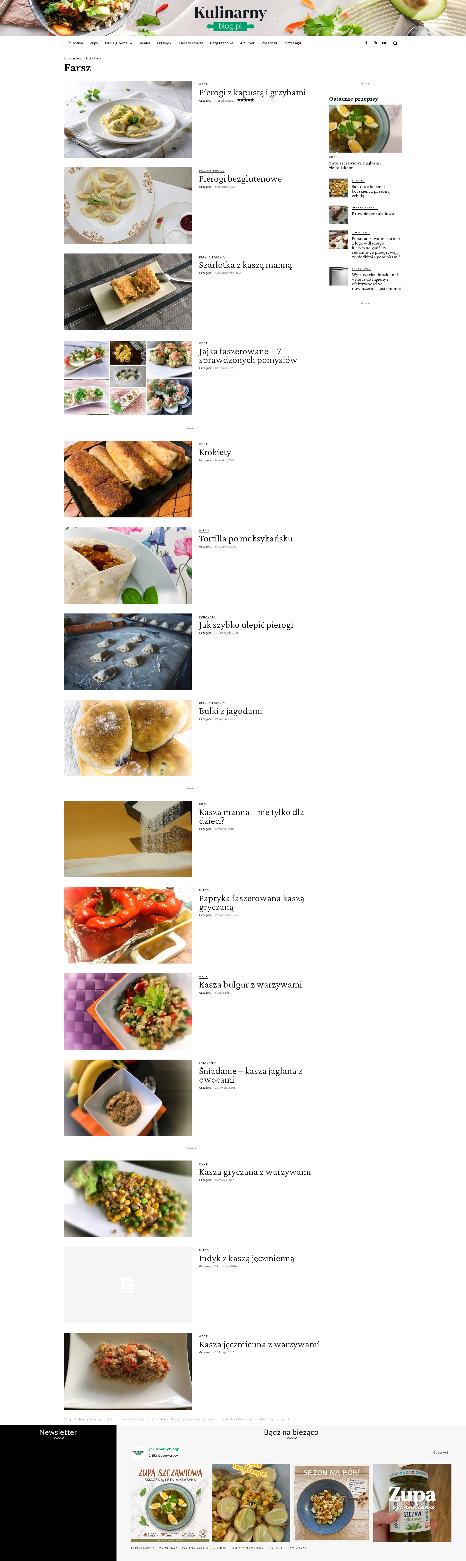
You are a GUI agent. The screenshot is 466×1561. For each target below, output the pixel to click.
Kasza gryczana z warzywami (255, 1171)
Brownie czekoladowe (373, 213)
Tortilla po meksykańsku (246, 538)
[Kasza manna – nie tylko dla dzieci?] (128, 839)
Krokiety (215, 451)
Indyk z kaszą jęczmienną (246, 1257)
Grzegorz (205, 100)
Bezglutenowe (212, 170)
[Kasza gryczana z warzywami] (128, 1199)
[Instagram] (375, 43)
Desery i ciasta (212, 256)
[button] (395, 43)
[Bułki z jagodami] (128, 738)
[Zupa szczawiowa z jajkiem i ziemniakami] (365, 129)
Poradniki (208, 616)
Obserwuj (440, 1452)
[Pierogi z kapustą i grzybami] (128, 119)
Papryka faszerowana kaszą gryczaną (251, 902)
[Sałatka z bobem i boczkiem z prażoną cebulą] (338, 188)
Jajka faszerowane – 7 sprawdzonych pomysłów (248, 355)
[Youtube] (384, 43)
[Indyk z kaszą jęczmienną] (128, 1285)
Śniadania (208, 1062)
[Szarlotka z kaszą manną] (128, 291)
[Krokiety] (128, 479)
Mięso (204, 530)
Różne (204, 803)
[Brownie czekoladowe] (338, 214)
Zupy (333, 156)
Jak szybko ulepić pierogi (246, 624)
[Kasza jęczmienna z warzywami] (128, 1371)
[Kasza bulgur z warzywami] (128, 1011)
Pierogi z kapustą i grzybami (252, 92)
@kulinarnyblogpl (165, 1449)
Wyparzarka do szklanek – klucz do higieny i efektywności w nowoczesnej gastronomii (376, 281)
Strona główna (73, 58)
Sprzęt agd (361, 268)
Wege (203, 84)
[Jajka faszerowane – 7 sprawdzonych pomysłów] (128, 378)
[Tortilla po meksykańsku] (128, 565)
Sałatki (358, 180)
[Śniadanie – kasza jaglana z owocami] (128, 1098)
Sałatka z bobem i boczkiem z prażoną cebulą (371, 191)
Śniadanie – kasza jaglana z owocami (250, 1075)
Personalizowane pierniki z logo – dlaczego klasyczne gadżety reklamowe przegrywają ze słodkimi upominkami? (376, 247)
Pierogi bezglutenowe (240, 178)
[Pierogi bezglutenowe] (128, 205)
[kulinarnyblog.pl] (230, 18)
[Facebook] (366, 43)
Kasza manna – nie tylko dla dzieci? (251, 816)
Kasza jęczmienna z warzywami (259, 1344)
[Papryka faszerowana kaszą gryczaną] (128, 925)
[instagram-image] (170, 1503)
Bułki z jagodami (230, 710)
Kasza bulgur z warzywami (250, 984)
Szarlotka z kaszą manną (245, 264)
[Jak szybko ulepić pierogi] (128, 651)
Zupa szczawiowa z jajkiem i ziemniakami (355, 165)
